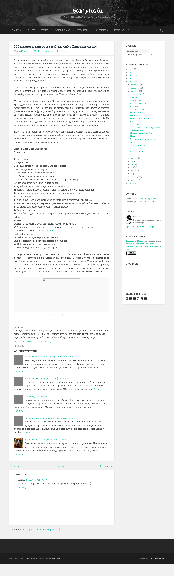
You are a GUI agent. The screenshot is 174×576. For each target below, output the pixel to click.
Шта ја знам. (136, 100)
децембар (135, 85)
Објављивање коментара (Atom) (43, 529)
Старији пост (107, 466)
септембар (136, 94)
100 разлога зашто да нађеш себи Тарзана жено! (55, 46)
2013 (130, 75)
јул (132, 161)
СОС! (132, 121)
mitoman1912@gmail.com (148, 199)
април (133, 171)
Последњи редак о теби (141, 133)
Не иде (133, 136)
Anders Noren (157, 558)
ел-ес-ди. (48, 230)
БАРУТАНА (87, 10)
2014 (130, 72)
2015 (130, 69)
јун (132, 164)
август (134, 158)
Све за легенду (137, 151)
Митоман (141, 241)
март (133, 174)
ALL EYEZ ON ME (137, 109)
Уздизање (134, 124)
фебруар (134, 177)
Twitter (39, 342)
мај (132, 167)
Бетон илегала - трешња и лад (144, 139)
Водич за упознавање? (36, 396)
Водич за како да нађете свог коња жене (46, 439)
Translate (147, 54)
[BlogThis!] (18, 346)
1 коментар (61, 51)
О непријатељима (138, 112)
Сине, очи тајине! (138, 145)
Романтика (83, 30)
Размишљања (62, 30)
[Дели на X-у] (21, 346)
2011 (130, 82)
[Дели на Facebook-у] (23, 346)
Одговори (22, 487)
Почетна (17, 30)
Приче (31, 30)
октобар (134, 91)
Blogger (56, 558)
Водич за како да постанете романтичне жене (49, 356)
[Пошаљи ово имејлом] (16, 346)
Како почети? (136, 148)
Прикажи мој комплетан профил (140, 227)
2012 (130, 79)
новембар (135, 88)
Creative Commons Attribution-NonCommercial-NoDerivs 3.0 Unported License (143, 247)
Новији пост (15, 466)
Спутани (134, 106)
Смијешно (102, 30)
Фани (52, 51)
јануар (134, 180)
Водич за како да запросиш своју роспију (46, 378)
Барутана (130, 241)
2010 (130, 184)
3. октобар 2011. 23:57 (36, 480)
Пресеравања (121, 30)
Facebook (28, 342)
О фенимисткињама (139, 118)
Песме (44, 30)
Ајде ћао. (134, 97)
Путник (133, 142)
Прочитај (19, 371)
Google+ (50, 342)
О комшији (135, 115)
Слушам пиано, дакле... (140, 103)
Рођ (132, 154)
